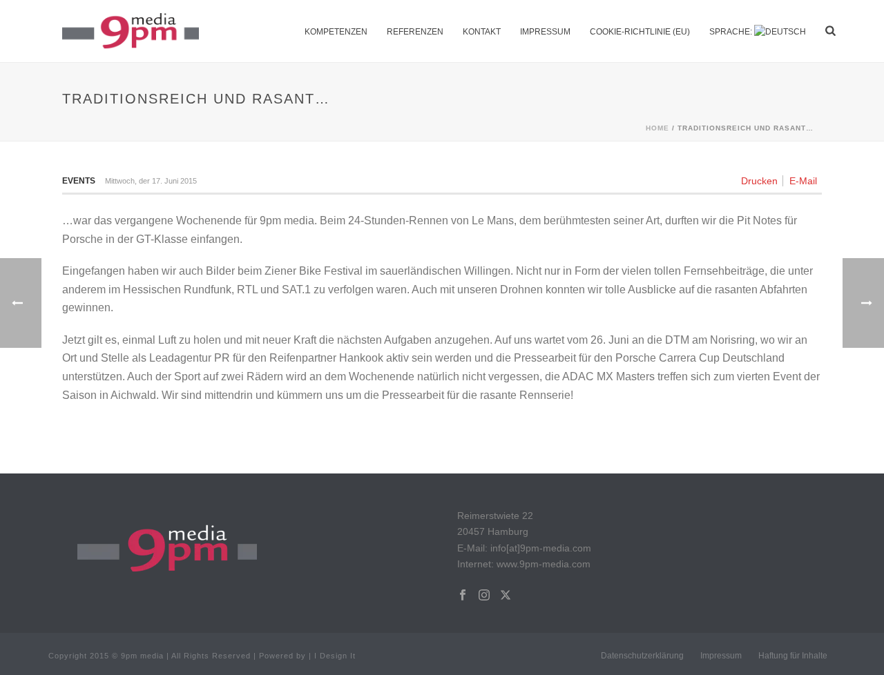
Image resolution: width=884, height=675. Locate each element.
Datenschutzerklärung (642, 656)
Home (657, 128)
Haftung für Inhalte (792, 656)
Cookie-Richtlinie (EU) (640, 32)
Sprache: (731, 32)
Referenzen (415, 32)
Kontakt (482, 32)
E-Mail (803, 180)
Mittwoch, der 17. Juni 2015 (151, 181)
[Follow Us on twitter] (505, 595)
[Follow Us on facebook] (462, 595)
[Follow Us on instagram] (484, 595)
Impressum (545, 32)
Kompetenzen (336, 32)
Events (78, 181)
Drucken (759, 180)
